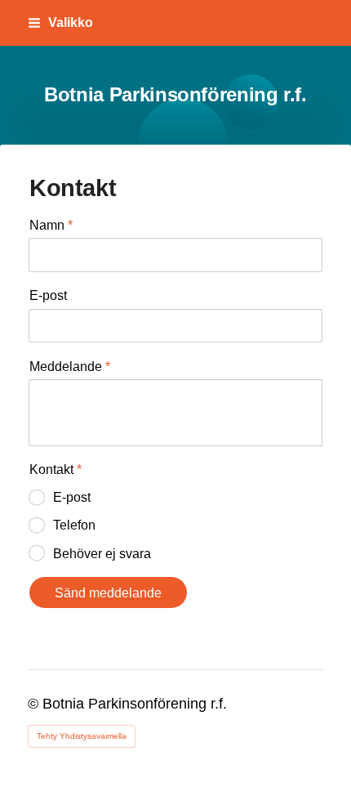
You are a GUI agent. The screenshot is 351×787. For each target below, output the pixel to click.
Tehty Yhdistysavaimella (82, 735)
